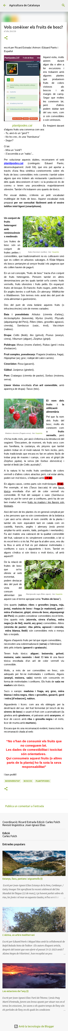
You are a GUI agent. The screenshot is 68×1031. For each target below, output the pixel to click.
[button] (6, 38)
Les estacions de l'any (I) (15, 991)
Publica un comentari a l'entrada (24, 806)
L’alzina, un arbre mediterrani (18, 935)
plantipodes (43, 781)
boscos (28, 781)
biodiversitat (12, 781)
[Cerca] (63, 5)
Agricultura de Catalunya (24, 5)
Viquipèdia (55, 252)
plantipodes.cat (22, 125)
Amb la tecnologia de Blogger (36, 1026)
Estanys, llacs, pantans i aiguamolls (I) (22, 878)
